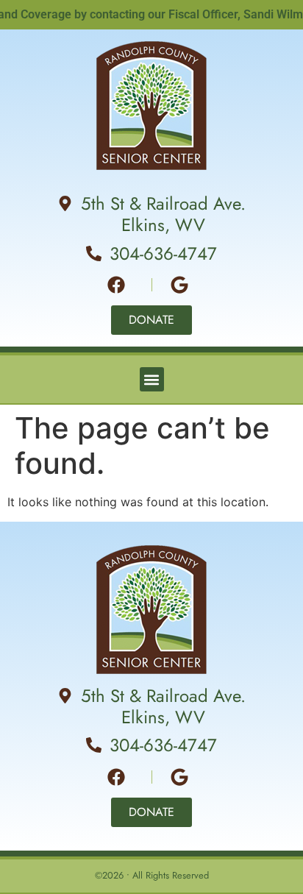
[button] (152, 379)
